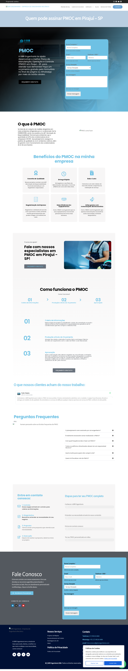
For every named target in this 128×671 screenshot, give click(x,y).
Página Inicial (65, 7)
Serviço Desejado (71, 64)
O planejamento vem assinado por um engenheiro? (83, 430)
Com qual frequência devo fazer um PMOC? (80, 441)
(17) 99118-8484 (94, 636)
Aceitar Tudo (112, 663)
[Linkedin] (12, 605)
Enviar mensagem (73, 94)
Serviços (89, 7)
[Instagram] (16, 605)
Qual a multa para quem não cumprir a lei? (80, 453)
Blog (97, 7)
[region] (103, 656)
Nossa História (106, 7)
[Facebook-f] (19, 605)
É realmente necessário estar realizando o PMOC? (82, 436)
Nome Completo (72, 44)
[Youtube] (23, 605)
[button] (16, 397)
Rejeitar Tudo (94, 663)
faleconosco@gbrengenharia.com (98, 643)
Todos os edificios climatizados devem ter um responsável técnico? (85, 447)
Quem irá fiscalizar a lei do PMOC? (77, 458)
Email (68, 54)
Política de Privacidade (110, 658)
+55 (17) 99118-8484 (96, 640)
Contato (118, 7)
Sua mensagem (71, 75)
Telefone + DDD (93, 54)
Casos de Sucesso (78, 7)
